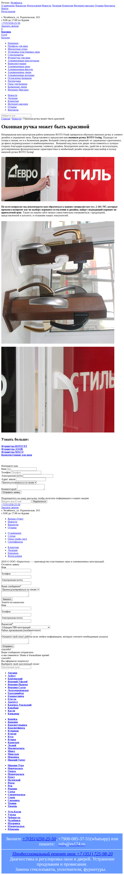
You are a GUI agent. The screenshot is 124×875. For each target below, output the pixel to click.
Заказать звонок (10, 26)
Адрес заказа (8, 479)
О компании (8, 5)
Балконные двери (17, 86)
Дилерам (57, 5)
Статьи (12, 536)
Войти (4, 8)
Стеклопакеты (16, 54)
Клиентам (67, 5)
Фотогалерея (34, 5)
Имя (3, 469)
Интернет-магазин (84, 5)
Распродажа (14, 81)
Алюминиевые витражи (21, 75)
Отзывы (99, 5)
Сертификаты (15, 541)
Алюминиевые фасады (20, 69)
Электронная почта (12, 475)
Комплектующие (17, 63)
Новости (46, 5)
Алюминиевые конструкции (23, 60)
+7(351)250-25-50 (10, 23)
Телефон (6, 472)
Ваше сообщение (11, 586)
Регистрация (8, 11)
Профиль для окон (18, 46)
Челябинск (16, 2)
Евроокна (13, 43)
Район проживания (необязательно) (21, 630)
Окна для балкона (17, 84)
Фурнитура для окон (19, 57)
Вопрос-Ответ (15, 518)
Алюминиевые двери (19, 72)
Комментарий (8, 489)
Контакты (109, 5)
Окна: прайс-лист (17, 538)
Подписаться (39, 501)
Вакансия (7, 624)
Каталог (5, 37)
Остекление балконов (20, 78)
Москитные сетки (17, 49)
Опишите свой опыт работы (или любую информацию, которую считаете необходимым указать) (54, 636)
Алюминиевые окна (19, 66)
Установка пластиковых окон (24, 51)
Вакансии (21, 5)
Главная (5, 118)
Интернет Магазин (18, 89)
